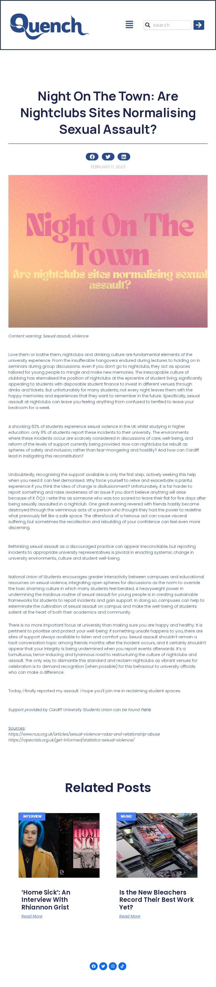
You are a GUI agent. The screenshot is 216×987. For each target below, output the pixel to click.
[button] (129, 25)
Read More (31, 916)
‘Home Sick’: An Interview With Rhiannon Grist (45, 900)
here (145, 709)
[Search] (199, 25)
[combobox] (167, 25)
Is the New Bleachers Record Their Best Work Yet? (156, 900)
